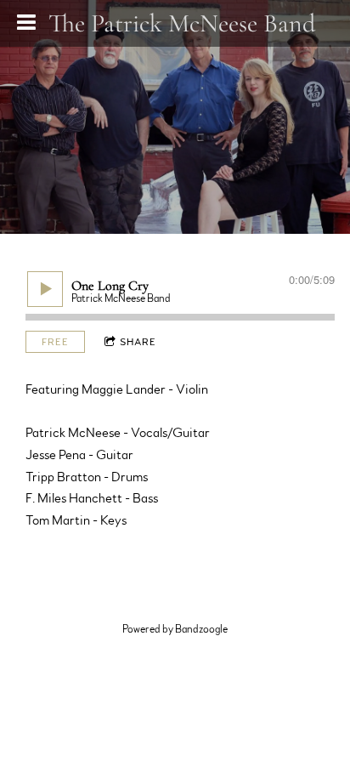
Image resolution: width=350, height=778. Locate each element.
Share (138, 342)
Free (55, 342)
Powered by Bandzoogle (175, 629)
